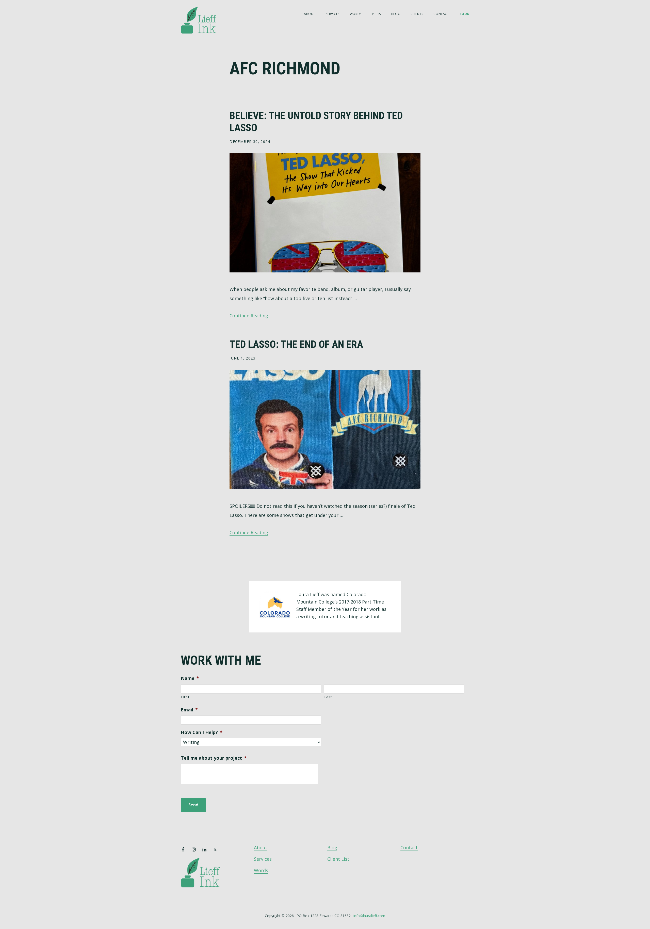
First (185, 696)
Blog (332, 847)
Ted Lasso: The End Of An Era (296, 344)
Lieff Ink (206, 20)
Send (193, 805)
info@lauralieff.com (369, 915)
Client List (338, 859)
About (260, 847)
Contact (409, 847)
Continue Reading (249, 316)
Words (261, 870)
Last (328, 696)
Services (263, 859)
